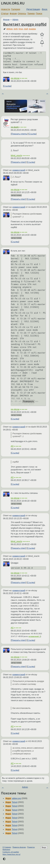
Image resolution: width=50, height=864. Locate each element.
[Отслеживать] (42, 42)
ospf (26, 29)
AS (12, 446)
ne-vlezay (15, 78)
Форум (13, 13)
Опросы (22, 13)
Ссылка (7, 86)
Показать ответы (19, 134)
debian (9, 29)
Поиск (39, 13)
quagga (32, 29)
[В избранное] (42, 34)
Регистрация (33, 9)
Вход (44, 9)
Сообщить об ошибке (11, 852)
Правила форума (19, 847)
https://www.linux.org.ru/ (11, 854)
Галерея (15, 9)
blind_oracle (16, 155)
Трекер (31, 13)
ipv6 (16, 29)
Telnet (14, 802)
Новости (5, 9)
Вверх (44, 847)
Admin (15, 19)
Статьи (4, 13)
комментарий (18, 170)
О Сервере (7, 847)
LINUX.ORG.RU (12, 3)
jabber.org (16, 798)
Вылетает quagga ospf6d (24, 24)
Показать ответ (18, 162)
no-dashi (15, 127)
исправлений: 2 (35, 636)
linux (21, 29)
